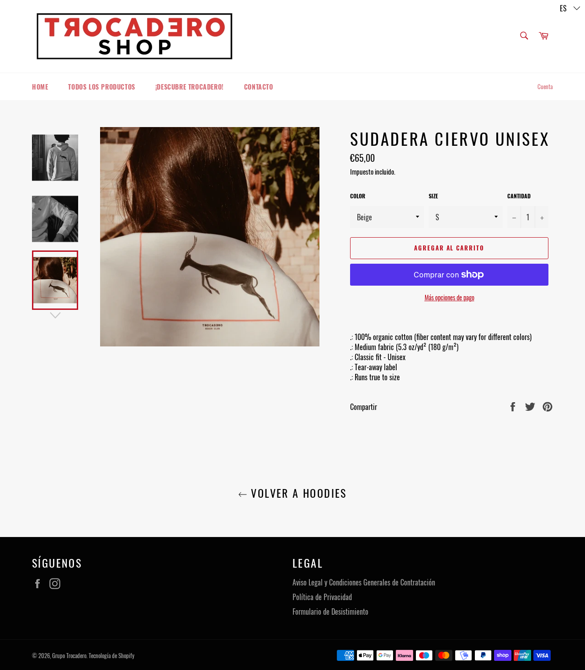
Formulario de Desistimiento (330, 611)
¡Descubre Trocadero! (189, 86)
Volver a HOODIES (297, 492)
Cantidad (519, 196)
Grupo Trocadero (69, 655)
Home (40, 86)
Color (357, 196)
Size (433, 196)
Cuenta (545, 86)
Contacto (258, 86)
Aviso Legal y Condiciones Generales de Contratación (363, 582)
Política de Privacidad (322, 596)
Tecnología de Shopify (111, 655)
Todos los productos (101, 86)
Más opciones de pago (449, 297)
